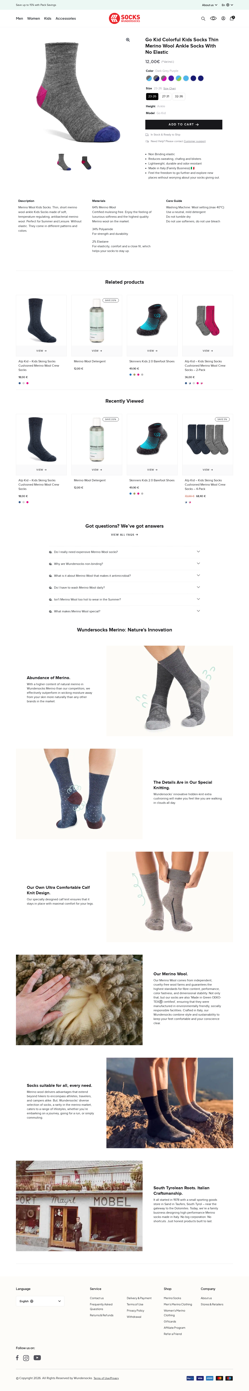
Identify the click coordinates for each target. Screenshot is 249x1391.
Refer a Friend (173, 1334)
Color (149, 71)
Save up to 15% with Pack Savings (36, 5)
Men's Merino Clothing (178, 1304)
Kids (47, 18)
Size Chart (169, 88)
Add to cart (182, 124)
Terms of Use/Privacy (106, 1378)
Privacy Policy (135, 1310)
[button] (227, 5)
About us (206, 1298)
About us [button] (208, 5)
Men (19, 18)
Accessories (66, 18)
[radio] (149, 78)
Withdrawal (134, 1316)
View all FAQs (122, 534)
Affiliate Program (174, 1327)
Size (149, 88)
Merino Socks (172, 1298)
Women (33, 18)
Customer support (195, 141)
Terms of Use (135, 1304)
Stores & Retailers (212, 1304)
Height (150, 106)
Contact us (97, 1298)
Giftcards (170, 1321)
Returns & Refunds (101, 1315)
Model (150, 113)
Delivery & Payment (139, 1298)
